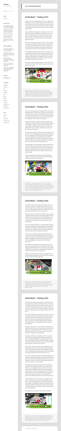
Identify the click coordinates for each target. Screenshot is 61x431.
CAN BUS (29, 282)
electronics (46, 282)
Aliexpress (27, 184)
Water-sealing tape (39, 96)
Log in (5, 116)
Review (5, 98)
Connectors (42, 282)
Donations (5, 18)
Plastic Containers (44, 419)
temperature (35, 286)
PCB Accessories (38, 419)
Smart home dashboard (34, 94)
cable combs (42, 184)
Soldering (5, 100)
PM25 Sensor (50, 419)
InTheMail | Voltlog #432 (36, 298)
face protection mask (31, 186)
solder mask (46, 187)
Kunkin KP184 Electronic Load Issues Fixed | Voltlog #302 (9, 49)
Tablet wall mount (47, 94)
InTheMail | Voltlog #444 (36, 200)
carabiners (31, 185)
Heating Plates (39, 284)
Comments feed (6, 120)
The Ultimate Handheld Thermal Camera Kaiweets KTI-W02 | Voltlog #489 (8, 31)
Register (5, 114)
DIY (4, 88)
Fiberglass (27, 284)
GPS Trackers (33, 284)
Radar (44, 285)
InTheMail (5, 92)
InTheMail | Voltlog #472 (36, 17)
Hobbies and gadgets (48, 92)
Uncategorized (6, 107)
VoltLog (6, 4)
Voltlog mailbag (32, 96)
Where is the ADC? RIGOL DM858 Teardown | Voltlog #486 (8, 40)
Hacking (5, 90)
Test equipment (6, 104)
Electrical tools (41, 92)
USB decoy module (32, 188)
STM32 (31, 286)
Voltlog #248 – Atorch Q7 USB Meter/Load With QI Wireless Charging (9, 54)
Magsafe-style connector (29, 93)
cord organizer (35, 185)
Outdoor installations (43, 93)
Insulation (27, 285)
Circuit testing (47, 91)
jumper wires (46, 186)
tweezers (50, 187)
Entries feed (6, 118)
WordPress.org (6, 122)
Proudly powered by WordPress (31, 428)
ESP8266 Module (42, 418)
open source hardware (35, 187)
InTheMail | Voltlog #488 (8, 34)
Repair (5, 96)
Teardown (5, 102)
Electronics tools (41, 185)
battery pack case (36, 184)
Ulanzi (39, 286)
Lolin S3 (29, 187)
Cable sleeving (33, 91)
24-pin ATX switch (43, 90)
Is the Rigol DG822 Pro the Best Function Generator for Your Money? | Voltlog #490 (9, 26)
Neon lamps (36, 93)
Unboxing (5, 106)
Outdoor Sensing (40, 285)
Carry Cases (34, 282)
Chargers (38, 282)
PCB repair (42, 187)
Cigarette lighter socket (40, 91)
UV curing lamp (32, 190)
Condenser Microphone (43, 416)
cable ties (27, 185)
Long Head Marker (31, 419)
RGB (26, 286)
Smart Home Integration (29, 420)
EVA (49, 282)
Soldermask (41, 94)
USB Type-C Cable (37, 420)
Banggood (31, 184)
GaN (30, 284)
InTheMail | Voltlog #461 (36, 107)
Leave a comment (47, 96)
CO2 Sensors (36, 416)
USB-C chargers (45, 188)
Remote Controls (48, 285)
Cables (26, 282)
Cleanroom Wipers (30, 416)
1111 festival (43, 183)
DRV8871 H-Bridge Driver (33, 92)
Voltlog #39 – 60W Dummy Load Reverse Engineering (8, 64)
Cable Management (48, 184)
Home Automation (45, 284)
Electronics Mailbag (34, 418)
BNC (43, 281)
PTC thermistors (50, 93)
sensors (28, 286)
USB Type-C (43, 286)
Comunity (5, 86)
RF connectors (27, 94)
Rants (5, 94)
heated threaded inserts (39, 186)
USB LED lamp (39, 188)
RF (52, 285)
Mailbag (34, 285)
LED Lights (31, 285)
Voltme (46, 286)
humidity (50, 284)
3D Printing (6, 85)
